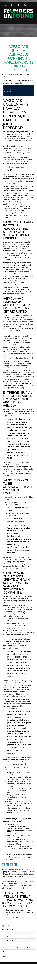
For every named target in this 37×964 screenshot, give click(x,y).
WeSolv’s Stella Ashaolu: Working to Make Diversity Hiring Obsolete (18, 58)
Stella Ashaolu (28, 874)
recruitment (18, 874)
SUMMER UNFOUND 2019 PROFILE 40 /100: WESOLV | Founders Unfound (19, 912)
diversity (31, 872)
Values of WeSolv (12, 502)
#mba (25, 872)
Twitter (19, 826)
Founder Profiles (14, 869)
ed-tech (4, 874)
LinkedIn (12, 826)
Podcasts (13, 872)
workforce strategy (15, 876)
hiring (10, 874)
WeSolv (4, 876)
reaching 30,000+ (24, 612)
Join (8, 835)
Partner (10, 839)
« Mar (3, 956)
